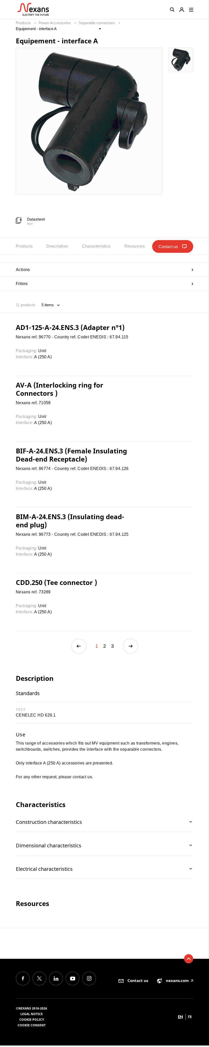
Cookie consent (32, 1025)
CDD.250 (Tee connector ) (56, 582)
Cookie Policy (31, 1019)
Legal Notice (31, 1014)
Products (24, 23)
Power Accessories (55, 23)
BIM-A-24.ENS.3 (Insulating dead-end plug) (70, 520)
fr (190, 1016)
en (180, 1016)
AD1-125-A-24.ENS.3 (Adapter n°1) (70, 327)
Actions (23, 269)
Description (57, 246)
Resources (134, 246)
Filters (22, 284)
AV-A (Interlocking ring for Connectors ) (59, 389)
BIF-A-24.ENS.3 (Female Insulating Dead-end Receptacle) (71, 455)
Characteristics (96, 246)
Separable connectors (97, 23)
